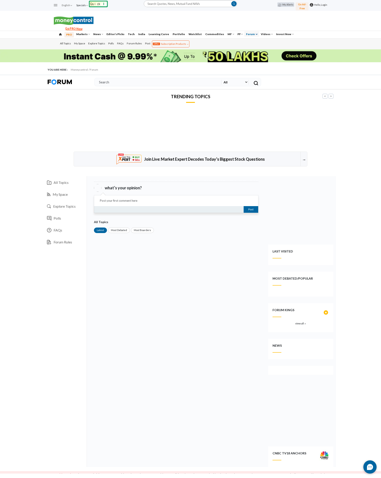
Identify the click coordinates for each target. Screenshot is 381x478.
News (97, 34)
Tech (131, 34)
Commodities (214, 34)
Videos (266, 34)
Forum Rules (134, 43)
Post (147, 43)
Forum (250, 34)
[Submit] (234, 3)
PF (239, 34)
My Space (79, 43)
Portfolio (179, 34)
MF (230, 34)
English (66, 5)
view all (300, 323)
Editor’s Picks (115, 34)
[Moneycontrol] (73, 20)
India (141, 34)
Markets (82, 34)
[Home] (60, 34)
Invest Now (284, 34)
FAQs (120, 43)
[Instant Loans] (98, 3)
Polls (111, 43)
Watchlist (195, 34)
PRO (69, 34)
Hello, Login (320, 4)
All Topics (65, 43)
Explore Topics (96, 43)
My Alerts (287, 4)
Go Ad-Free (302, 6)
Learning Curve (159, 34)
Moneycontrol (79, 69)
